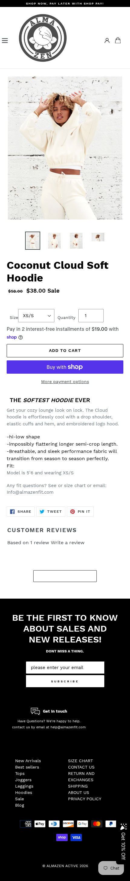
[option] (33, 241)
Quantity (66, 317)
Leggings (24, 786)
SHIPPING (78, 786)
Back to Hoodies (69, 576)
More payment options (65, 381)
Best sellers (27, 767)
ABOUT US (78, 792)
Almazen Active (62, 866)
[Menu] (5, 40)
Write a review (68, 542)
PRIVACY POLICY (84, 798)
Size (14, 317)
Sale (19, 798)
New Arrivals (28, 760)
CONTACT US (81, 767)
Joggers (23, 779)
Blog (19, 805)
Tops (19, 773)
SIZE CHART (80, 760)
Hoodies (23, 792)
